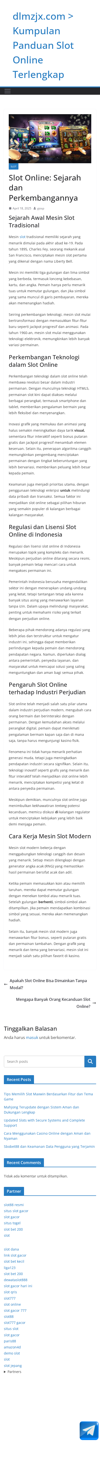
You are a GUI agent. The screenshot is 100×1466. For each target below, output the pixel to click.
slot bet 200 (13, 1229)
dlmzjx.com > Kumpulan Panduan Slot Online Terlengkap (43, 45)
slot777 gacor (14, 1322)
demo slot (12, 1353)
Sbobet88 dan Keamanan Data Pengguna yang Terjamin (49, 1146)
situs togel (12, 1223)
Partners (14, 1371)
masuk (32, 1037)
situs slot (11, 1328)
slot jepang (13, 1365)
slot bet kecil (14, 1261)
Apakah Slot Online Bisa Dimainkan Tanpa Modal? (48, 984)
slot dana (11, 1249)
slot (22, 236)
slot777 (10, 1298)
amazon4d (12, 1347)
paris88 (10, 1341)
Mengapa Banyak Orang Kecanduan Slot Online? (53, 1003)
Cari (90, 1061)
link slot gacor (15, 1255)
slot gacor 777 (15, 1310)
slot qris (10, 1292)
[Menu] (7, 91)
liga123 (10, 1267)
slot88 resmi (14, 1204)
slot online (12, 1304)
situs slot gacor (16, 1211)
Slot (14, 166)
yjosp (40, 208)
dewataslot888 (15, 1279)
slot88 (9, 1316)
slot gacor (12, 1217)
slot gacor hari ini (18, 1286)
